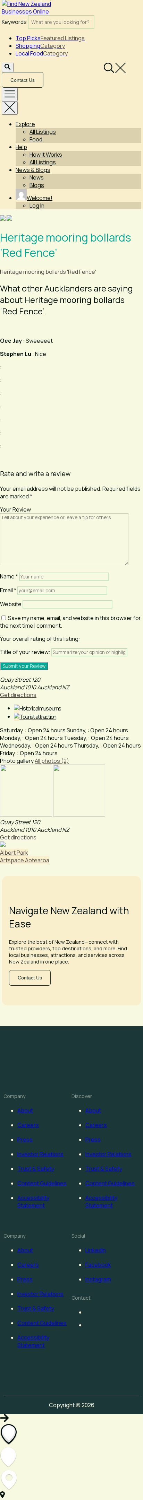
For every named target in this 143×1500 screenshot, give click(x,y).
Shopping (40, 46)
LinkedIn (95, 1250)
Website (11, 604)
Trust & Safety (35, 1168)
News (37, 177)
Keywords (14, 22)
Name (9, 576)
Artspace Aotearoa (24, 860)
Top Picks (50, 38)
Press (25, 1139)
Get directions (18, 695)
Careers (28, 1125)
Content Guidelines (42, 1183)
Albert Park (14, 852)
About (25, 1110)
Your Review (15, 509)
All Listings (43, 132)
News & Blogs (33, 170)
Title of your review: (25, 652)
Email (8, 590)
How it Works (46, 154)
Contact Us (22, 80)
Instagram (98, 1279)
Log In (37, 205)
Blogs (37, 185)
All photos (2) (52, 761)
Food (36, 139)
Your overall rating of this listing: (40, 639)
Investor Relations (40, 1154)
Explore (25, 124)
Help (21, 147)
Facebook (98, 1264)
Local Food (42, 53)
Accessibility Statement (33, 1201)
